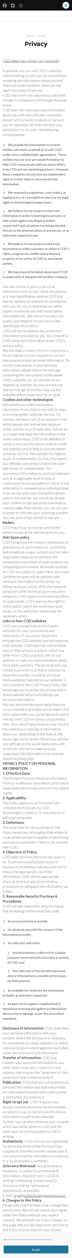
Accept (36, 1249)
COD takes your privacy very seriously (31, 60)
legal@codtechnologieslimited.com (39, 1195)
